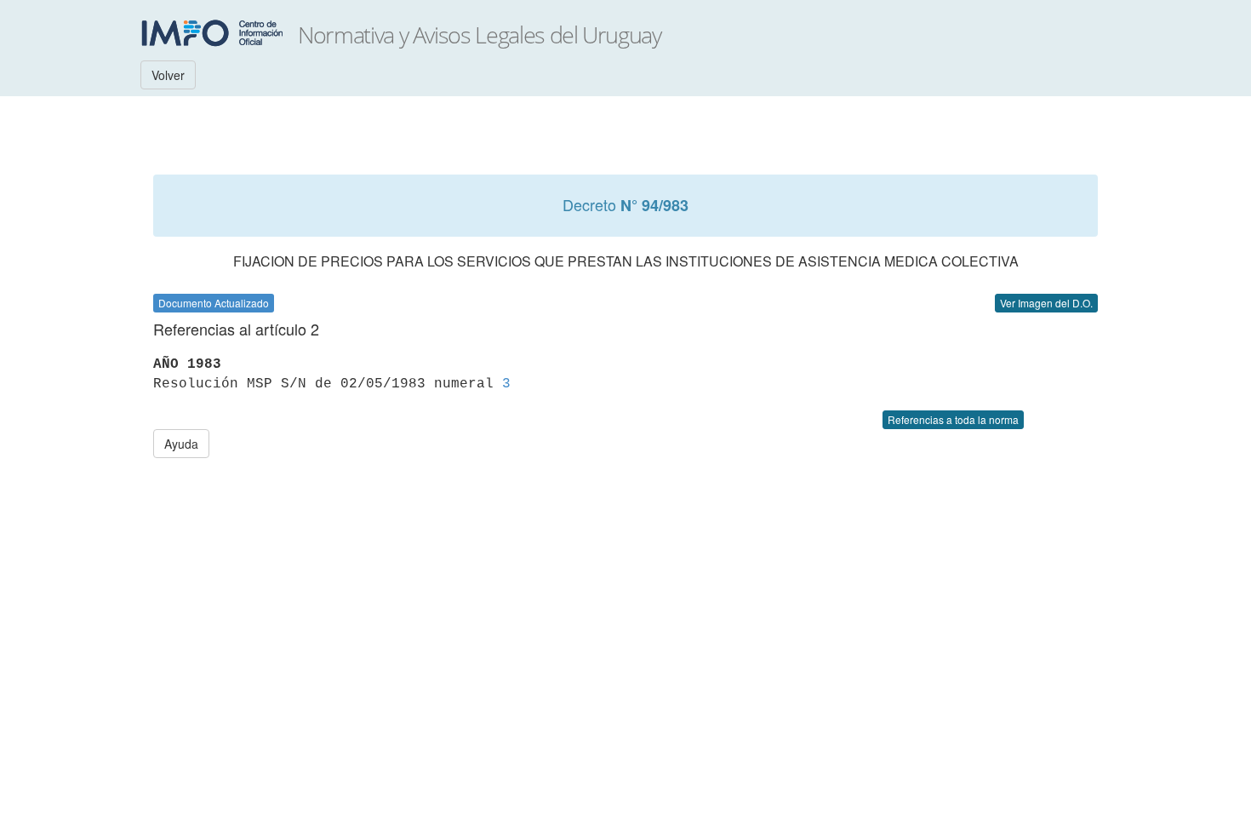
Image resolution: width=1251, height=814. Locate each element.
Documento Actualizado (213, 302)
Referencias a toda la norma (953, 419)
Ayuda (181, 443)
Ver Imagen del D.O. (1046, 302)
